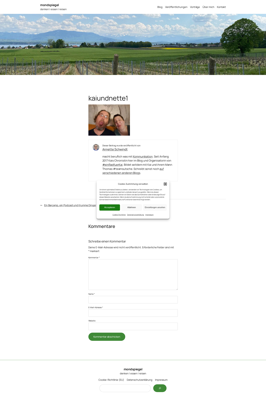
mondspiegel (49, 5)
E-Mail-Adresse (95, 307)
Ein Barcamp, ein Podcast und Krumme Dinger (70, 205)
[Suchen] (160, 388)
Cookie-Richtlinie (119, 214)
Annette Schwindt (115, 149)
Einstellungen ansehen (155, 207)
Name (91, 294)
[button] (165, 184)
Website (91, 320)
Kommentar (94, 257)
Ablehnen (131, 207)
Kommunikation (143, 156)
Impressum (149, 214)
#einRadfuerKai (112, 165)
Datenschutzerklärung (135, 214)
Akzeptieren (109, 207)
